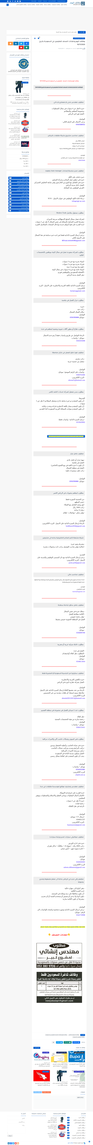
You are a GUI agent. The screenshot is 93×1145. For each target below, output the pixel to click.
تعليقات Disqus (38, 1092)
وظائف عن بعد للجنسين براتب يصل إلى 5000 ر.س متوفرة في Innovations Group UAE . (18, 98)
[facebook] (13, 1)
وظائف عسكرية (31, 4)
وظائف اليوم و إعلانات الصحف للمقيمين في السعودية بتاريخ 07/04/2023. (59, 32)
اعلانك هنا (25, 161)
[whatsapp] (8, 1)
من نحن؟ (45, 1)
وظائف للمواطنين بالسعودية (76, 1137)
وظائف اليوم (64, 4)
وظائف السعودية (56, 4)
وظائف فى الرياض (19, 198)
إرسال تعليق (80, 1097)
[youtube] (18, 1)
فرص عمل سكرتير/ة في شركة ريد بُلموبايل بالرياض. (14, 144)
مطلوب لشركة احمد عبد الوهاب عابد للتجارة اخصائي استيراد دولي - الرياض (14, 138)
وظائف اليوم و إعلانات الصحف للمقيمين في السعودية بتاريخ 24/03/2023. (60, 1066)
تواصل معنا (33, 1)
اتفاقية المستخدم (52, 1)
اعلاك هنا (26, 163)
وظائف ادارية (19, 178)
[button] (76, 1042)
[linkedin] (10, 1)
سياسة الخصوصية (61, 1)
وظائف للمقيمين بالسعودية (78, 1037)
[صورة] (25, 115)
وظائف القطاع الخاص (21, 4)
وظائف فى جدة (19, 201)
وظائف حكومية (39, 4)
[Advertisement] (46, 19)
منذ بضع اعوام (81, 1062)
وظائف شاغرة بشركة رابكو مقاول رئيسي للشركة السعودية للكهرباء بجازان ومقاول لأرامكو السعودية (14, 130)
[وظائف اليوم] (77, 3)
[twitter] (15, 1)
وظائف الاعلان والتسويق (19, 181)
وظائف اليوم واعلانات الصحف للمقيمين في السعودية (56, 1034)
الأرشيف (39, 1)
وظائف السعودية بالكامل (79, 38)
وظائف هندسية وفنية (19, 210)
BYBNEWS (25, 156)
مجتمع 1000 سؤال (23, 158)
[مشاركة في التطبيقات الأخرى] (53, 1042)
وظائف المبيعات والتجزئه (19, 189)
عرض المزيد (37, 1047)
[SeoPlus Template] (84, 1143)
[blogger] (20, 1)
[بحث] (8, 5)
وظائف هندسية (19, 207)
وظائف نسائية (47, 4)
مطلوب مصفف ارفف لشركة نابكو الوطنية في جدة (14, 123)
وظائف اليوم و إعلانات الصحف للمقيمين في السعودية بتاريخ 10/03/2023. (77, 1085)
